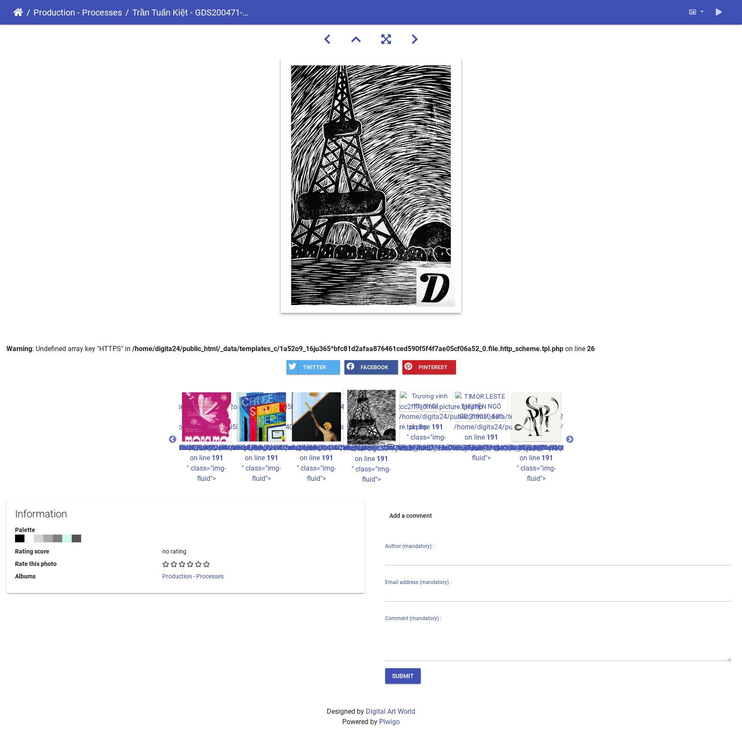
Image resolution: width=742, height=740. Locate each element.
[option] (206, 437)
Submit (403, 676)
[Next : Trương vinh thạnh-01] (415, 39)
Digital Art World (390, 711)
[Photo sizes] (696, 12)
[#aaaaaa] (48, 538)
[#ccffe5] (67, 538)
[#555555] (76, 538)
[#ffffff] (29, 538)
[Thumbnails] (356, 39)
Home (18, 12)
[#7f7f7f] (57, 538)
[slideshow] (719, 12)
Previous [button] (172, 439)
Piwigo (389, 722)
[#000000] (19, 538)
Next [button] (570, 439)
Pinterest (433, 367)
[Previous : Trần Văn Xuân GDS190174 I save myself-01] (327, 39)
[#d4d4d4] (38, 538)
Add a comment (410, 515)
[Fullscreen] (386, 39)
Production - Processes (77, 12)
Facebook (374, 367)
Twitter (314, 367)
